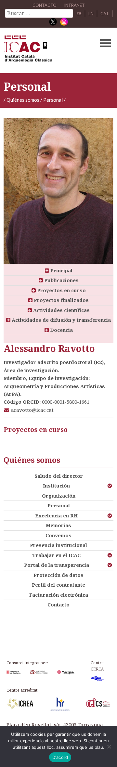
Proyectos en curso (61, 290)
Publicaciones (61, 280)
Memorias (58, 525)
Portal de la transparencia (56, 565)
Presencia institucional (58, 545)
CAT (104, 13)
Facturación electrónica (58, 595)
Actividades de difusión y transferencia (60, 320)
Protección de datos (58, 575)
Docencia (61, 330)
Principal (60, 270)
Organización (58, 495)
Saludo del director (58, 476)
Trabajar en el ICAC (56, 555)
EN (91, 13)
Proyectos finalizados (60, 300)
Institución (56, 485)
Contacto (58, 604)
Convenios (59, 535)
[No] (109, 746)
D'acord (60, 757)
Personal (53, 100)
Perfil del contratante (58, 584)
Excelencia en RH (56, 515)
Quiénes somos (22, 100)
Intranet (74, 5)
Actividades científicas (61, 310)
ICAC (47, 50)
